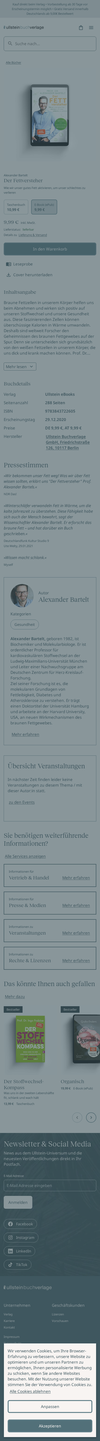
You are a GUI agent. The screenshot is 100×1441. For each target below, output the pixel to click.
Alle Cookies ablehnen (30, 1391)
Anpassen (50, 1406)
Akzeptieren (50, 1426)
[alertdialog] (50, 1390)
